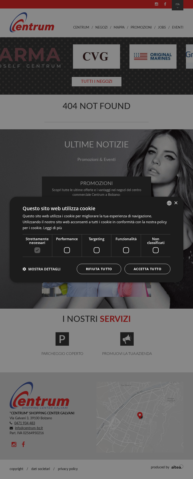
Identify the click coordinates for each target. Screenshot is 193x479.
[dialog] (96, 239)
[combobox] (169, 203)
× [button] (175, 203)
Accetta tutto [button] (147, 268)
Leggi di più (52, 227)
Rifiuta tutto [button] (99, 268)
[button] (41, 268)
